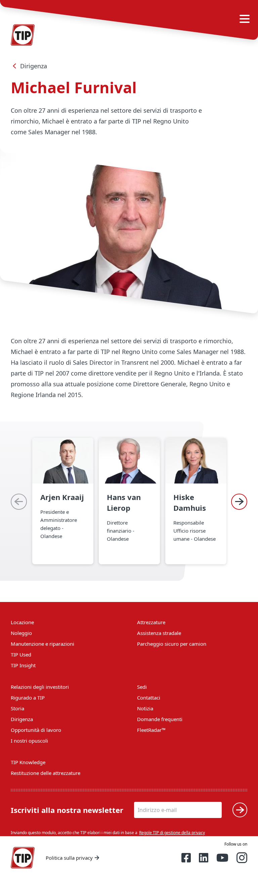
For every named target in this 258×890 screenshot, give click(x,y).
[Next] (239, 502)
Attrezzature (151, 622)
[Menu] (244, 18)
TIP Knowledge (28, 762)
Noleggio (21, 633)
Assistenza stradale (159, 633)
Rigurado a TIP (28, 697)
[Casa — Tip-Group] (23, 857)
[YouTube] (222, 857)
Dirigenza (33, 66)
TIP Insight (23, 665)
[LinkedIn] (203, 857)
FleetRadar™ (151, 729)
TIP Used (21, 654)
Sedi (142, 686)
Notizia (145, 708)
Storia (17, 708)
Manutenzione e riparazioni (42, 643)
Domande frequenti (159, 719)
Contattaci (148, 697)
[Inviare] (239, 810)
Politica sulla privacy (69, 857)
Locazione (22, 622)
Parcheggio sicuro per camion (171, 643)
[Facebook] (186, 857)
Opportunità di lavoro (36, 729)
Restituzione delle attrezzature (45, 773)
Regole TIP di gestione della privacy (172, 832)
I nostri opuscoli (29, 740)
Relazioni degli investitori (40, 686)
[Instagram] (241, 857)
